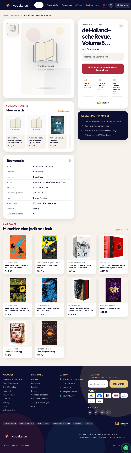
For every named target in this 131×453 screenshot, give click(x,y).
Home (5, 15)
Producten (15, 15)
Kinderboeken (43, 423)
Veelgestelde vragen (39, 395)
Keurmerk (7, 391)
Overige (89, 423)
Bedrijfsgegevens (10, 383)
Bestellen (35, 379)
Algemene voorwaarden (13, 379)
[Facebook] (90, 412)
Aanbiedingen (92, 5)
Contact (6, 398)
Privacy (6, 402)
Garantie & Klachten (39, 398)
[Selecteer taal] (104, 5)
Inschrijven (118, 383)
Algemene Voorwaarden (19, 446)
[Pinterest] (102, 412)
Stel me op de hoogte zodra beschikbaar (102, 68)
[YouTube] (108, 412)
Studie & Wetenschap (61, 423)
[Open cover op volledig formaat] (13, 29)
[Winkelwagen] (110, 5)
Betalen (34, 387)
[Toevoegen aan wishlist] (121, 25)
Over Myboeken (9, 387)
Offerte (78, 5)
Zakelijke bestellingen (40, 402)
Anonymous (93, 49)
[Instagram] (96, 412)
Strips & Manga (10, 423)
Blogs (33, 406)
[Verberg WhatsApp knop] (121, 448)
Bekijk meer (63, 111)
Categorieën (52, 5)
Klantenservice (9, 395)
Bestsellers (67, 5)
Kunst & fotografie (27, 423)
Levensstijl (78, 423)
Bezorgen (35, 383)
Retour (34, 391)
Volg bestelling (9, 410)
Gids (5, 406)
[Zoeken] (39, 5)
